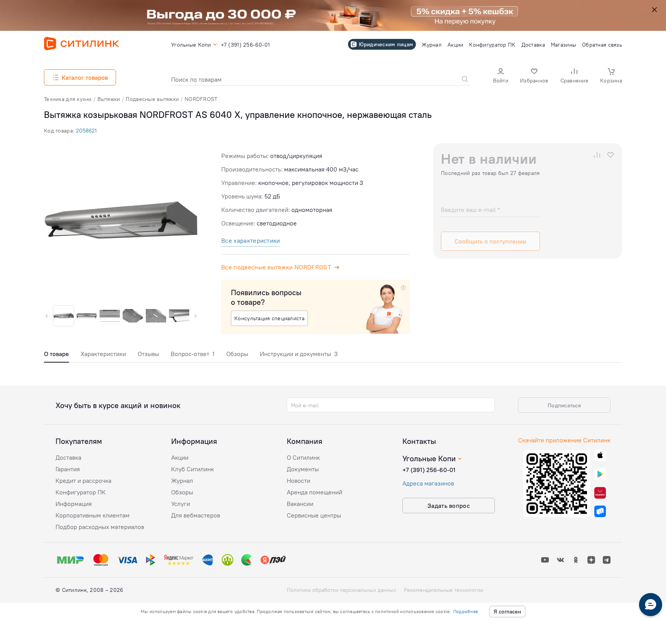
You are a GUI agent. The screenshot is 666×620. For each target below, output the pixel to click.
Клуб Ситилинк (192, 469)
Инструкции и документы (299, 354)
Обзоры (237, 354)
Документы (303, 469)
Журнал (182, 480)
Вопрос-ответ (193, 354)
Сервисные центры (314, 515)
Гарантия (68, 469)
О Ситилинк (303, 457)
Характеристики (103, 354)
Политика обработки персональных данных (341, 589)
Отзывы (148, 354)
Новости (298, 480)
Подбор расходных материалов (100, 527)
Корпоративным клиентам (93, 515)
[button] (500, 76)
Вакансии (300, 503)
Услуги (180, 503)
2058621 (86, 130)
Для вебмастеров (195, 515)
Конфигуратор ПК (81, 492)
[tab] (56, 356)
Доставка (68, 457)
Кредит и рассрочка (83, 480)
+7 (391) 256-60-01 (429, 470)
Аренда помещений (314, 492)
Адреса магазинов (428, 483)
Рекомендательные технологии (443, 589)
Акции (179, 457)
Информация (74, 503)
